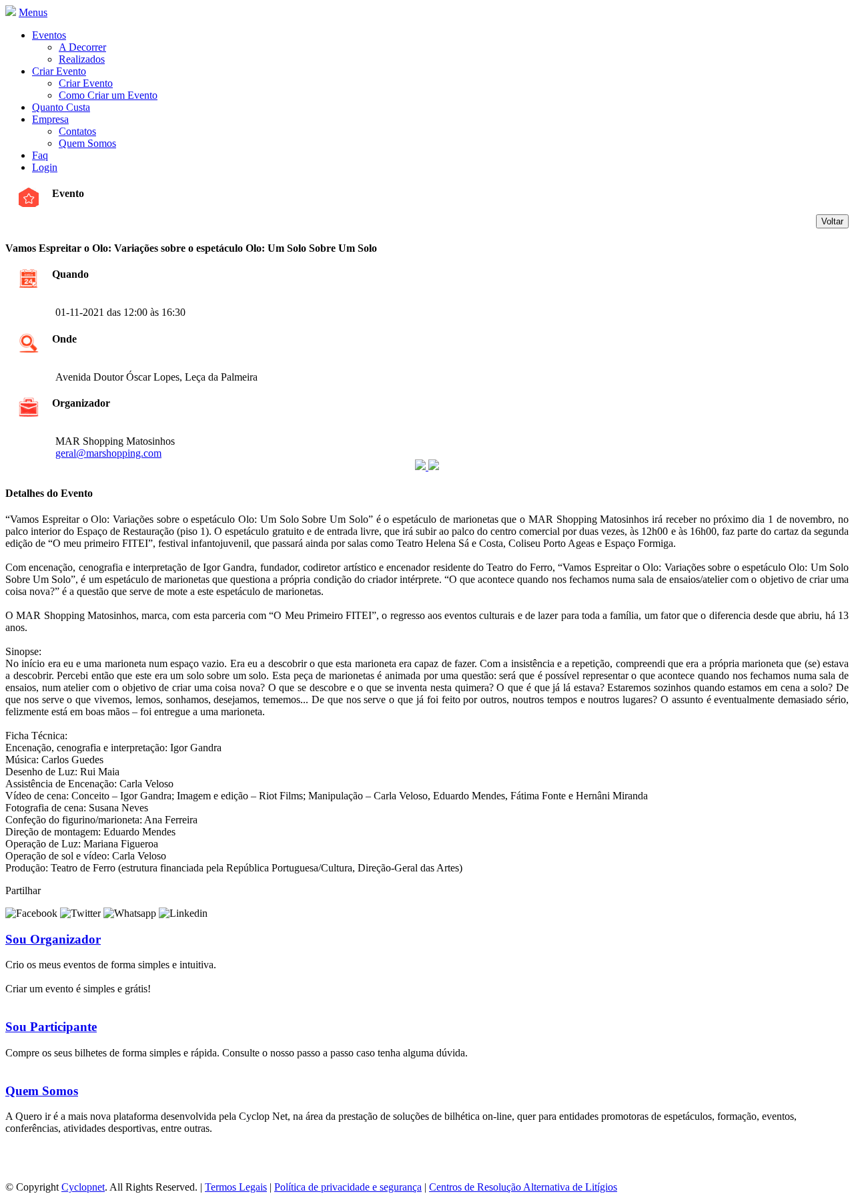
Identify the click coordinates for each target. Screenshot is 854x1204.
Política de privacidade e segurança (348, 1187)
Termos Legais (236, 1187)
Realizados (82, 59)
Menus (33, 12)
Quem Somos (87, 143)
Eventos (49, 35)
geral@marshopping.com (108, 453)
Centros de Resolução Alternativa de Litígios (523, 1187)
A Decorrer (82, 47)
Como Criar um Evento (108, 95)
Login (44, 167)
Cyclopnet (83, 1187)
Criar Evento (59, 71)
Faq (40, 155)
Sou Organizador (53, 939)
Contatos (77, 131)
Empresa (50, 119)
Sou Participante (51, 1027)
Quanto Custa (61, 107)
